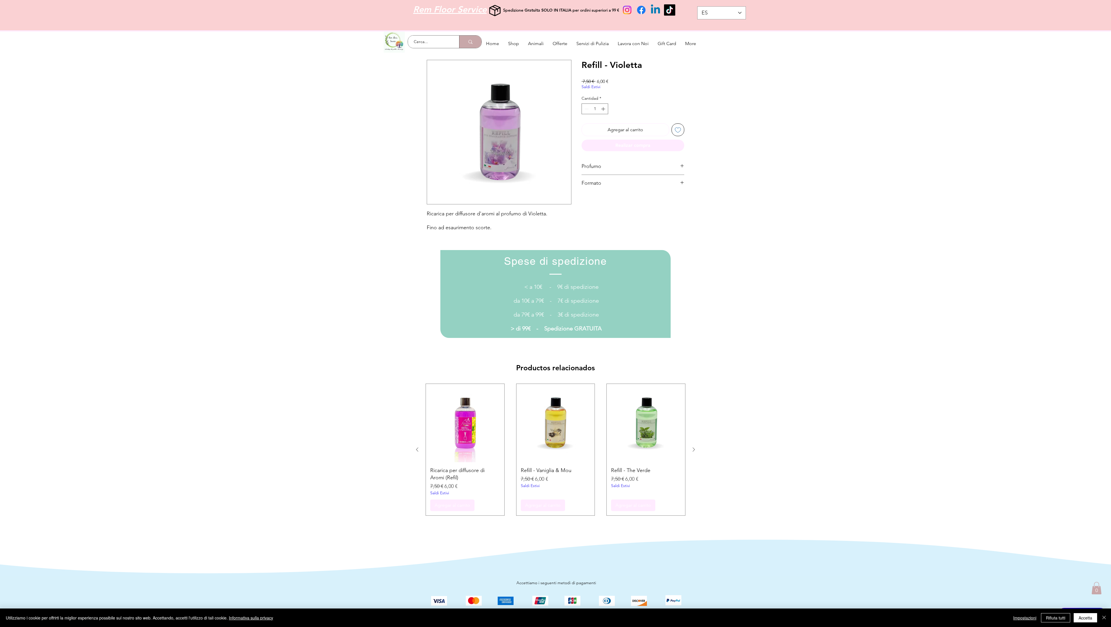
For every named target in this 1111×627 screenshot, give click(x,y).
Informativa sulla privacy (251, 618)
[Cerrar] (1104, 617)
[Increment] (603, 109)
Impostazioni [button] (1024, 618)
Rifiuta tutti (1055, 618)
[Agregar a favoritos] (678, 129)
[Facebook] (641, 10)
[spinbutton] (595, 109)
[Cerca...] (470, 42)
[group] (555, 449)
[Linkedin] (655, 10)
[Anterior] (417, 449)
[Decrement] (586, 109)
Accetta (1085, 618)
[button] (1096, 588)
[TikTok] (669, 10)
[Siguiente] (693, 449)
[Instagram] (627, 10)
